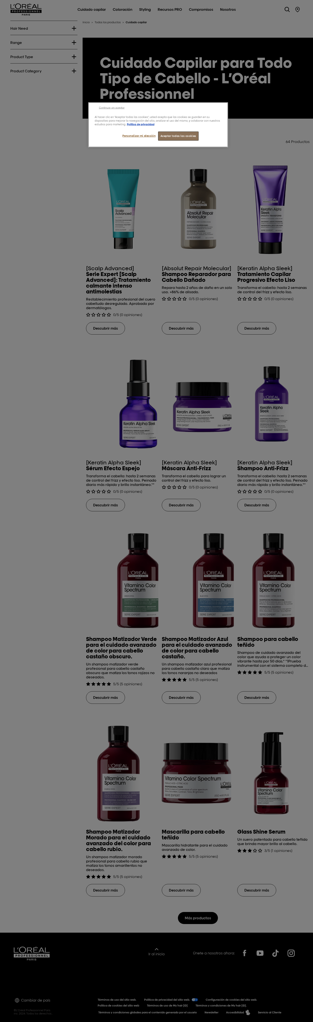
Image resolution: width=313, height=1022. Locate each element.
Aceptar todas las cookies (178, 136)
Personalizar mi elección (139, 135)
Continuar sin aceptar (112, 107)
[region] (158, 124)
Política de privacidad (140, 124)
